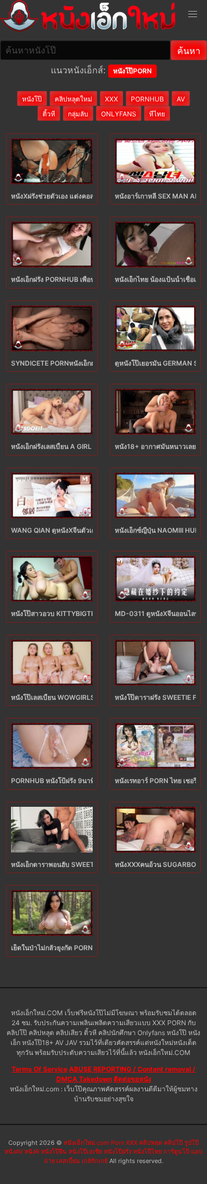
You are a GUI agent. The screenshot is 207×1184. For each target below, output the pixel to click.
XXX (111, 99)
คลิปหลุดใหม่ (73, 99)
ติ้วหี (49, 114)
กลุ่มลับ (78, 114)
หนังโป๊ (32, 99)
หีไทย (157, 114)
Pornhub (147, 99)
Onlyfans (118, 114)
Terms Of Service (39, 1069)
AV (181, 99)
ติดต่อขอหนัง (132, 1079)
